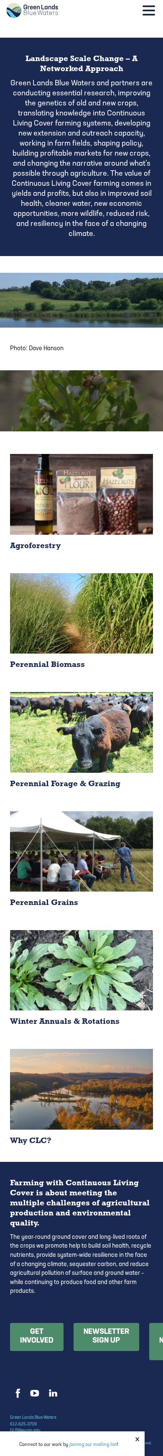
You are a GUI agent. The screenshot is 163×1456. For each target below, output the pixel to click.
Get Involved (36, 1336)
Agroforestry (81, 507)
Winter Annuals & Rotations (81, 983)
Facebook (16, 1393)
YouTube (34, 1393)
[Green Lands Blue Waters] (56, 10)
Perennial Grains (81, 864)
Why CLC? (81, 1102)
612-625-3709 (23, 1424)
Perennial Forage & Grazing (81, 745)
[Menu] (151, 12)
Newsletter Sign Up (106, 1336)
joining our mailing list (93, 1444)
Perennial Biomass (81, 626)
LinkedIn (52, 1393)
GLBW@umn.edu (25, 1430)
